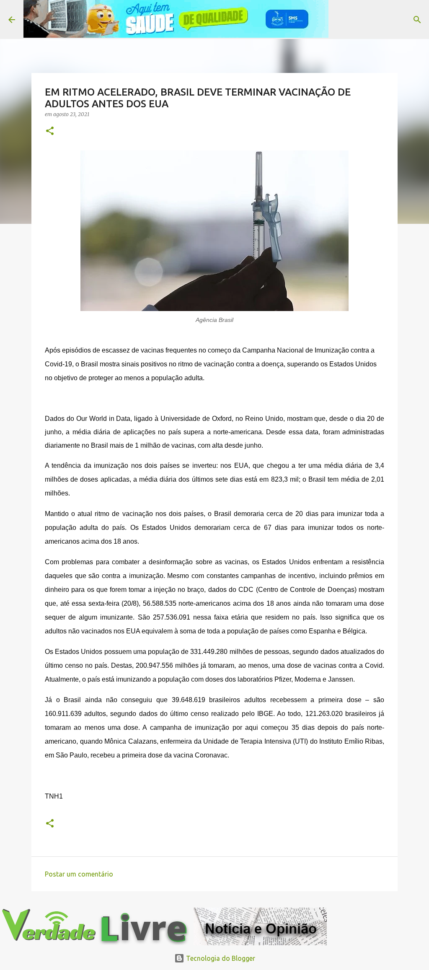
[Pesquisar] (340, 20)
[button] (50, 131)
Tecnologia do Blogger (219, 958)
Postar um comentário (79, 874)
